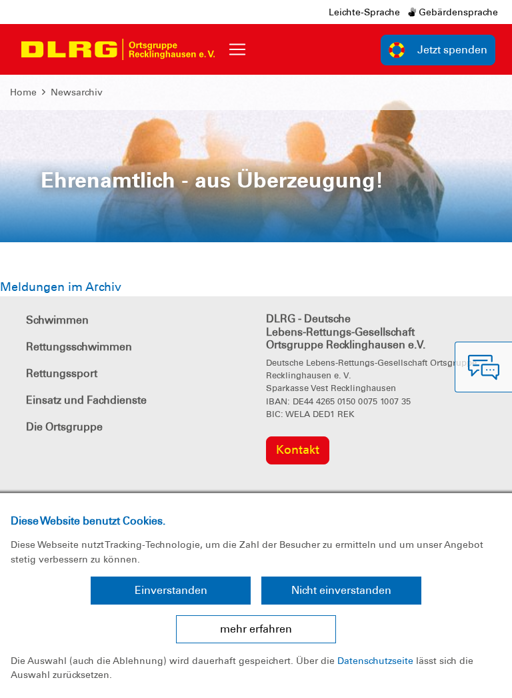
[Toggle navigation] (237, 49)
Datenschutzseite (375, 661)
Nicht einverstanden (341, 590)
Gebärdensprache (457, 12)
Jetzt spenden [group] (452, 49)
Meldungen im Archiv (60, 287)
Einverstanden (171, 590)
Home (23, 92)
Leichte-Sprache (364, 12)
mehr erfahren (256, 629)
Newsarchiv (77, 92)
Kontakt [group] (297, 449)
